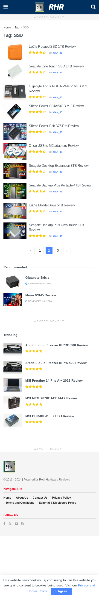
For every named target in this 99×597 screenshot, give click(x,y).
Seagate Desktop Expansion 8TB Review (58, 165)
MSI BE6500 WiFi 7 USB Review (49, 416)
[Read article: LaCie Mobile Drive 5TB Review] (14, 211)
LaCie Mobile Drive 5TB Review (52, 205)
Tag (17, 27)
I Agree (61, 591)
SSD (26, 27)
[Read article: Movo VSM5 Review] (12, 299)
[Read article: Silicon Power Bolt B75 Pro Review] (14, 131)
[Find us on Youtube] (16, 523)
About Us (22, 497)
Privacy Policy (61, 497)
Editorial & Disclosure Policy (57, 502)
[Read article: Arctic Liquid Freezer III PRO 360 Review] (12, 349)
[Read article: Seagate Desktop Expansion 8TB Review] (14, 171)
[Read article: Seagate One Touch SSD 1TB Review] (14, 72)
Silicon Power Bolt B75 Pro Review (54, 126)
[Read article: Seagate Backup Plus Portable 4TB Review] (14, 191)
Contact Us (40, 497)
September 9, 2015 (39, 283)
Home (7, 27)
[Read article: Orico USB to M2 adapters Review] (14, 151)
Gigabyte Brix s (37, 277)
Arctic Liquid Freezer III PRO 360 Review (56, 345)
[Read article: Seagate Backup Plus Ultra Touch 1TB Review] (14, 230)
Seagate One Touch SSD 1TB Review (56, 66)
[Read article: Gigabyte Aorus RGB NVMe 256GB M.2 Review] (14, 92)
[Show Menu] (5, 7)
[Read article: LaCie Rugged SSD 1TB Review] (14, 52)
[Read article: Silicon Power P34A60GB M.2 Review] (14, 111)
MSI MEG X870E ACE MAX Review (51, 398)
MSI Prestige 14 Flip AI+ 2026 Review (54, 380)
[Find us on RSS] (22, 523)
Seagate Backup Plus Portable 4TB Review (60, 185)
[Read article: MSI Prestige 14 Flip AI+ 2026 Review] (12, 385)
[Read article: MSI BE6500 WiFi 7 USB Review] (12, 420)
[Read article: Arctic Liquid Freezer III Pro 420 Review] (12, 367)
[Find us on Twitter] (10, 523)
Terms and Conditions (20, 502)
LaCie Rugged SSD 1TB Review (52, 46)
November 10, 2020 (39, 301)
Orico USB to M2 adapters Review (54, 145)
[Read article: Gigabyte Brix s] (12, 282)
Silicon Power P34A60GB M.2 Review (56, 106)
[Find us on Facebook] (4, 523)
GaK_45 (57, 53)
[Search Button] (93, 7)
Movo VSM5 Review (40, 295)
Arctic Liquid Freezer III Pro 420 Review (56, 363)
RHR (56, 7)
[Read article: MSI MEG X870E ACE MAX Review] (12, 402)
